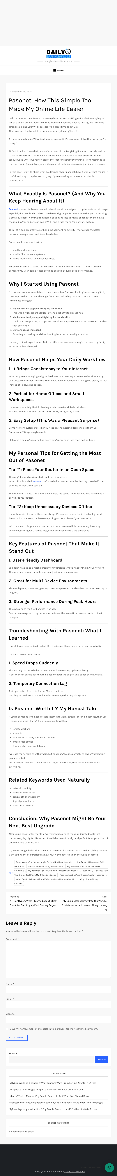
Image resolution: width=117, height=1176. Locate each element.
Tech (11, 873)
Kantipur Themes (75, 1171)
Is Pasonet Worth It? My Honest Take (45, 866)
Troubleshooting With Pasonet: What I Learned (82, 875)
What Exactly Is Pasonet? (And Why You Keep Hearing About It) (45, 879)
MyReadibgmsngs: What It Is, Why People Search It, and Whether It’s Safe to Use (53, 1109)
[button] (109, 1167)
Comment (12, 939)
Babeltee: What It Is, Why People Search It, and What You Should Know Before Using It (56, 1102)
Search (13, 1053)
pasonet (86, 870)
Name (10, 984)
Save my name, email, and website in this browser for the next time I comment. (54, 1028)
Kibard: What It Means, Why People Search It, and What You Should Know (49, 1096)
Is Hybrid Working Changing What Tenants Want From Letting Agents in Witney (52, 1082)
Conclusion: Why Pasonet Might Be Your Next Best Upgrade (44, 862)
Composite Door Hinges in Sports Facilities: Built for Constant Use (46, 1089)
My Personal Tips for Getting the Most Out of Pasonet (53, 870)
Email (10, 998)
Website (10, 1013)
